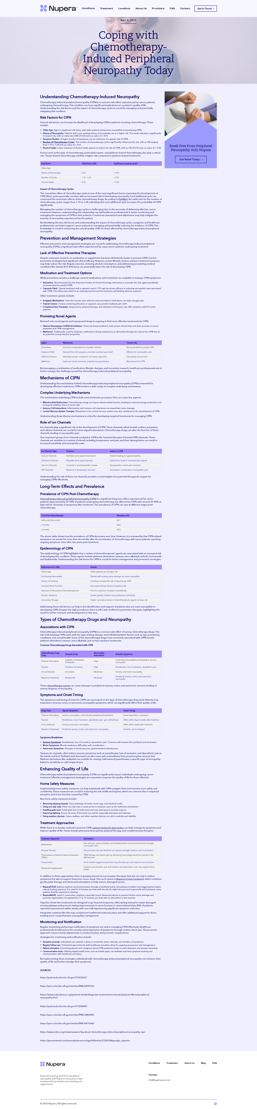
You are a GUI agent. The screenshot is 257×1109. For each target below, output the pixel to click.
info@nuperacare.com (159, 1080)
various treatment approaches (108, 827)
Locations (124, 8)
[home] (58, 8)
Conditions (154, 1063)
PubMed (123, 199)
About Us (141, 8)
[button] (88, 8)
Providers (158, 8)
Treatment (106, 8)
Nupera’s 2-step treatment (130, 879)
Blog (203, 1063)
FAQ (172, 8)
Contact (185, 8)
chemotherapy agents (58, 685)
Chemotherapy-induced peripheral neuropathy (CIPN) (68, 498)
